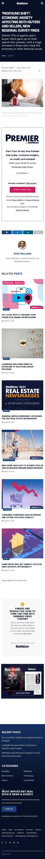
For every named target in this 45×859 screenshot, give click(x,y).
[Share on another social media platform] (38, 232)
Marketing (28, 771)
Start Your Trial (23, 189)
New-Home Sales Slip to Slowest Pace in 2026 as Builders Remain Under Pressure (22, 467)
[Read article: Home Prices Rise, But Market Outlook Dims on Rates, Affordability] (22, 543)
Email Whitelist (32, 833)
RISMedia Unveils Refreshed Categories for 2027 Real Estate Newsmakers (22, 418)
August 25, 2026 (8, 321)
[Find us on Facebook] (2, 842)
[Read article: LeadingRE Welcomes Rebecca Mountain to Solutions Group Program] (22, 343)
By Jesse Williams (8, 67)
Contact (38, 829)
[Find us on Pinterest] (14, 842)
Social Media (29, 780)
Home (4, 56)
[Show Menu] (3, 3)
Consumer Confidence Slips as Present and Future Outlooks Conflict (21, 516)
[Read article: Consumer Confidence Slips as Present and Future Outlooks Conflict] (22, 494)
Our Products (19, 829)
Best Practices (7, 775)
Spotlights (6, 771)
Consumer (7, 509)
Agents (11, 56)
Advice (4, 780)
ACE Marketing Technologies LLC (26, 836)
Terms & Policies (7, 836)
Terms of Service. (22, 210)
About (4, 829)
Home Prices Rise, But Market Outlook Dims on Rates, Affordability (22, 566)
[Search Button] (42, 3)
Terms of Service (32, 200)
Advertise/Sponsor (8, 833)
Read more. (28, 633)
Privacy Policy (17, 200)
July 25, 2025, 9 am (23, 67)
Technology (28, 775)
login (10, 580)
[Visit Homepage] (22, 3)
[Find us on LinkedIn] (18, 842)
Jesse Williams (23, 254)
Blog (10, 829)
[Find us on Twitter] (6, 842)
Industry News (9, 460)
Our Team (29, 829)
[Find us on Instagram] (10, 842)
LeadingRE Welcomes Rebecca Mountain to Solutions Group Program (17, 367)
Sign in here (31, 183)
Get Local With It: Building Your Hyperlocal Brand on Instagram (19, 316)
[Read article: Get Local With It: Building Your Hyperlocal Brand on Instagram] (22, 294)
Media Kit (20, 833)
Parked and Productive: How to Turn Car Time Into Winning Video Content (22, 614)
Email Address (22, 173)
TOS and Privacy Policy (29, 816)
